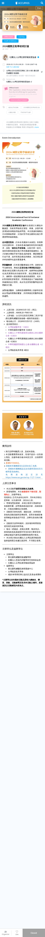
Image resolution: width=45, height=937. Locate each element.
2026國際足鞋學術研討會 (31, 107)
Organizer (5, 934)
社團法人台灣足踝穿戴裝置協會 (18, 81)
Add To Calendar (12, 67)
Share (39, 8)
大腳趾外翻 (12, 112)
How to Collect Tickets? (19, 100)
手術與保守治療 (26, 112)
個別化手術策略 (13, 107)
